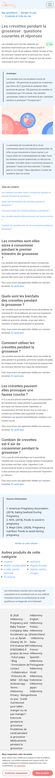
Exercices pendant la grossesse (16, 721)
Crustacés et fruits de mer (18, 16)
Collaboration (20, 672)
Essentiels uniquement (16, 773)
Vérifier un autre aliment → (27, 543)
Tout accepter (42, 773)
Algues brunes (38, 565)
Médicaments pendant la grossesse (18, 744)
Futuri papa (18, 657)
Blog (14, 661)
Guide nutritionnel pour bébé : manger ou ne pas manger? (18, 706)
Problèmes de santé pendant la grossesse (18, 733)
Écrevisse (9, 577)
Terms (14, 687)
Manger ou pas (28, 12)
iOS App (23, 680)
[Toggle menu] (50, 5)
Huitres (8, 561)
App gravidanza (10, 12)
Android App (17, 683)
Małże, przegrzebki (15, 565)
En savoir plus (17, 286)
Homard (35, 561)
